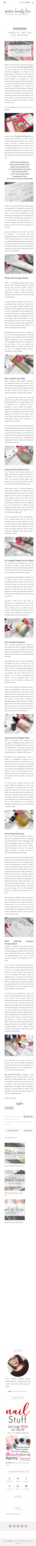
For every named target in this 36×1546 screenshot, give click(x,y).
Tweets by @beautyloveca (13, 1514)
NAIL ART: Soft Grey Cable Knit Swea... (14, 1222)
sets (24, 1122)
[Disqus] (20, 1261)
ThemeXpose (16, 1541)
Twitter (18, 1481)
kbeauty (7, 1119)
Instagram (9, 1481)
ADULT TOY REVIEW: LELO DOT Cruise (14, 1166)
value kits (8, 1124)
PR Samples (19, 1122)
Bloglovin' (26, 1489)
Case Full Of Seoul (20, 28)
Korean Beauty (14, 1119)
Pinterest (9, 1489)
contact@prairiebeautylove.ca (19, 1391)
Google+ (17, 1489)
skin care (29, 1122)
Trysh (15, 38)
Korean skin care (10, 1122)
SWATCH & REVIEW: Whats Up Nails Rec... (14, 1194)
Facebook (26, 1481)
